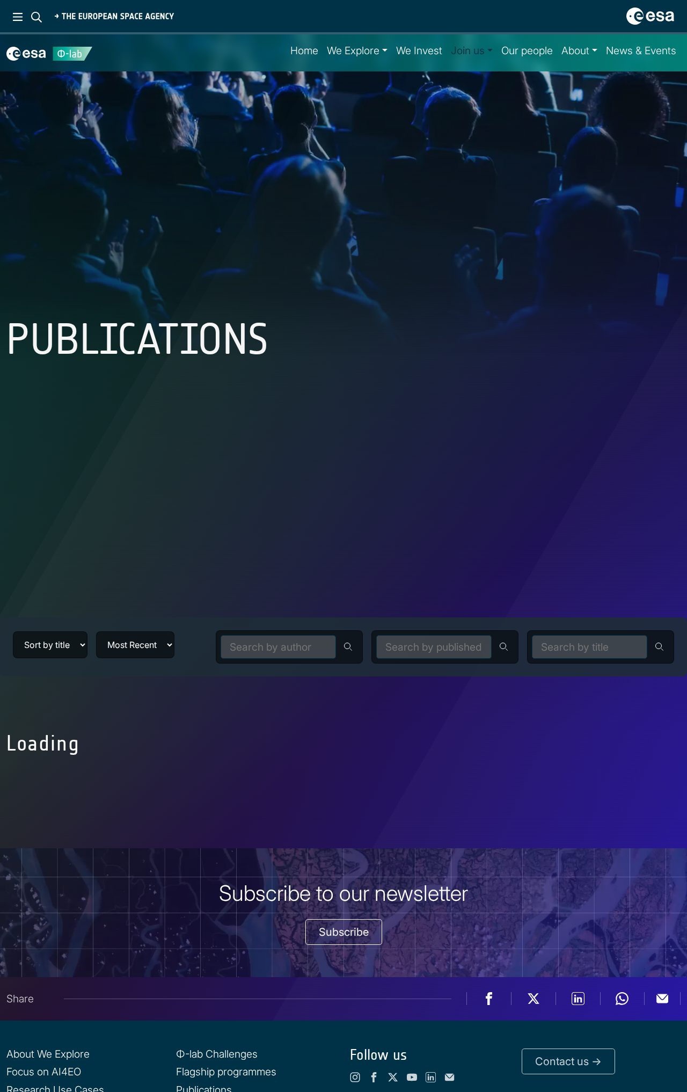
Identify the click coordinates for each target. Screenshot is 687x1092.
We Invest (419, 50)
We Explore (353, 50)
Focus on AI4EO (43, 1071)
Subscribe (344, 932)
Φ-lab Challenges (217, 1053)
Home (304, 50)
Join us (468, 50)
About (575, 50)
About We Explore (48, 1053)
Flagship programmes (226, 1071)
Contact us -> (568, 1061)
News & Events (641, 50)
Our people (527, 50)
